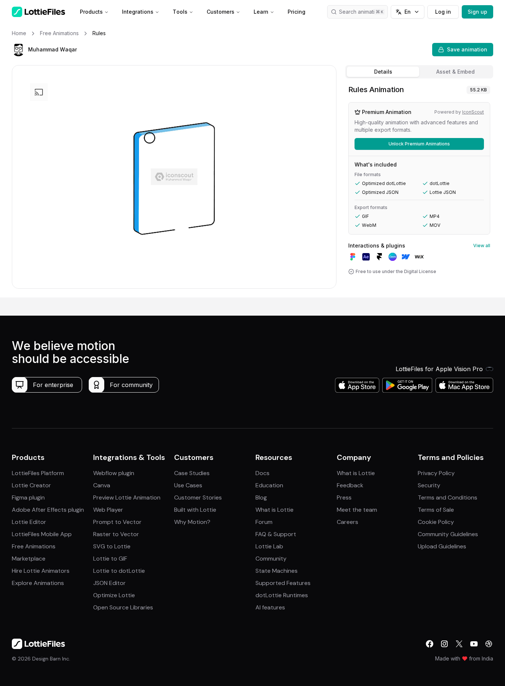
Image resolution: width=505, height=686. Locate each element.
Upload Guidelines (442, 546)
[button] (18, 49)
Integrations (137, 12)
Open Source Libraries (123, 607)
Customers (220, 12)
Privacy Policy (436, 473)
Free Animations (33, 546)
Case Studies (192, 473)
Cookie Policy (436, 522)
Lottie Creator (31, 485)
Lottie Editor (29, 522)
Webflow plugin (113, 473)
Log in (443, 12)
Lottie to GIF (110, 558)
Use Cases (188, 485)
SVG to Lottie (112, 546)
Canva (101, 485)
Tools (180, 12)
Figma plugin (28, 497)
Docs (262, 473)
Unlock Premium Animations (419, 144)
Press (344, 497)
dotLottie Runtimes (281, 595)
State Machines (276, 571)
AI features (270, 607)
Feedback (350, 485)
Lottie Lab (269, 546)
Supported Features (283, 583)
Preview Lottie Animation (126, 497)
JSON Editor (109, 583)
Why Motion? (192, 522)
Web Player (108, 510)
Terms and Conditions (447, 497)
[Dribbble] (488, 643)
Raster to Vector (116, 534)
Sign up (477, 12)
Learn (261, 12)
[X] (459, 643)
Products (91, 12)
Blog (261, 497)
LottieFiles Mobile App (42, 534)
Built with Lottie (195, 510)
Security (429, 485)
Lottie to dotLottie (119, 571)
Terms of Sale (436, 510)
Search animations (361, 12)
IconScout (473, 112)
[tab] (383, 72)
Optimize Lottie (114, 595)
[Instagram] (444, 643)
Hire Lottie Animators (41, 571)
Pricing (296, 12)
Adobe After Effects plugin (48, 510)
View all (481, 245)
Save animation (467, 49)
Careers (347, 522)
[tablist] (419, 71)
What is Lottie (274, 510)
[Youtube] (474, 643)
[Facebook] (429, 643)
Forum (263, 522)
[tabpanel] (419, 189)
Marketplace (28, 558)
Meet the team (357, 510)
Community (271, 558)
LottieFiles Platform (38, 473)
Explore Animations (38, 583)
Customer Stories (198, 497)
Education (269, 485)
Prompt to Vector (117, 522)
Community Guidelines (448, 534)
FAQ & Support (275, 534)
